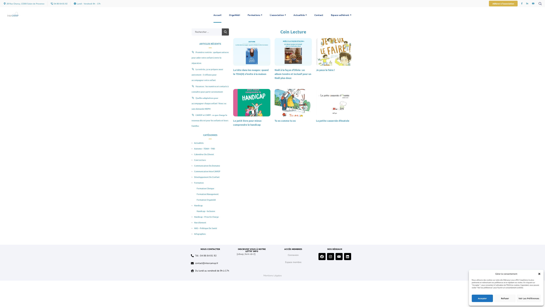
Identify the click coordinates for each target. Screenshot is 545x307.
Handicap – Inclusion (206, 211)
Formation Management (208, 194)
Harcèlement (200, 222)
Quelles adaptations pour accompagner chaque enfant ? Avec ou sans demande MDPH (209, 103)
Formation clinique (205, 188)
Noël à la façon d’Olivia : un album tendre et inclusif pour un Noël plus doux (293, 74)
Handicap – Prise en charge (206, 216)
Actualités (199, 143)
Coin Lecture (200, 160)
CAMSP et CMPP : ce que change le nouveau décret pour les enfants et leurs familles (210, 120)
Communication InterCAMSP (207, 171)
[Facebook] (322, 256)
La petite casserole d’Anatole (332, 120)
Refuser (505, 298)
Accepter (482, 298)
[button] (539, 273)
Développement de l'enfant (207, 177)
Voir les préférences (528, 298)
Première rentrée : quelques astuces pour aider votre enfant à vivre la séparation (210, 57)
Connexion (293, 255)
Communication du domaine (207, 165)
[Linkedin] (347, 256)
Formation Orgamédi (206, 199)
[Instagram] (330, 256)
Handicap (198, 205)
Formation (199, 182)
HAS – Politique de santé (205, 228)
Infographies (200, 234)
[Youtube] (339, 256)
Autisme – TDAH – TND (204, 148)
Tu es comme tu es (285, 120)
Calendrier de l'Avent (204, 154)
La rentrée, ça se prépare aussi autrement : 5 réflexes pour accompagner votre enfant (207, 74)
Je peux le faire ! (325, 70)
